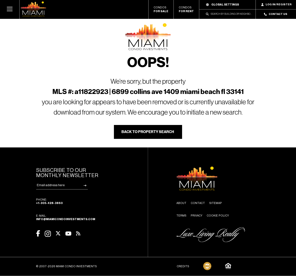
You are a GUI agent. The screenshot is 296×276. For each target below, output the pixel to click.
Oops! (148, 63)
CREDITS (183, 266)
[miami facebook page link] (38, 233)
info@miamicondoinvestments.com (65, 219)
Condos (161, 9)
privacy (196, 215)
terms (181, 215)
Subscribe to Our (67, 173)
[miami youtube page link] (68, 233)
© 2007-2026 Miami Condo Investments (66, 266)
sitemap (215, 203)
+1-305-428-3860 (49, 203)
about (181, 203)
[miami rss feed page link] (78, 233)
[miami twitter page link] (58, 233)
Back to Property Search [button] (147, 132)
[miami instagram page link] (48, 233)
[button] (10, 9)
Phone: (49, 201)
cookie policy (218, 215)
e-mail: (65, 217)
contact (198, 203)
